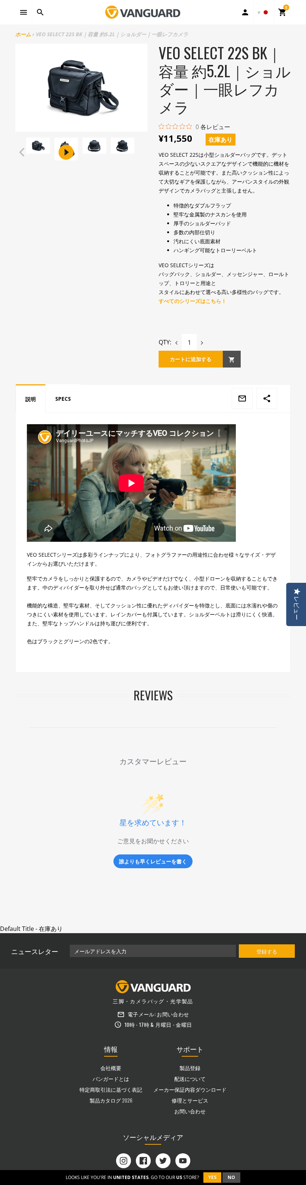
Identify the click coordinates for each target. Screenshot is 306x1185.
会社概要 (110, 1068)
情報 (111, 1049)
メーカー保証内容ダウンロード (190, 1089)
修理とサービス (190, 1100)
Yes (212, 1177)
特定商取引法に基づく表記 (110, 1089)
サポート (190, 1049)
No (231, 1177)
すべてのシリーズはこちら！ (193, 300)
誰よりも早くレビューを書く (153, 861)
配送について (190, 1078)
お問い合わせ (173, 1014)
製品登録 (189, 1068)
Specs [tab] (63, 398)
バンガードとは (111, 1078)
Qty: (165, 342)
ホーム (23, 34)
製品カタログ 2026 (111, 1100)
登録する (266, 951)
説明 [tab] (30, 399)
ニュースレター (34, 951)
